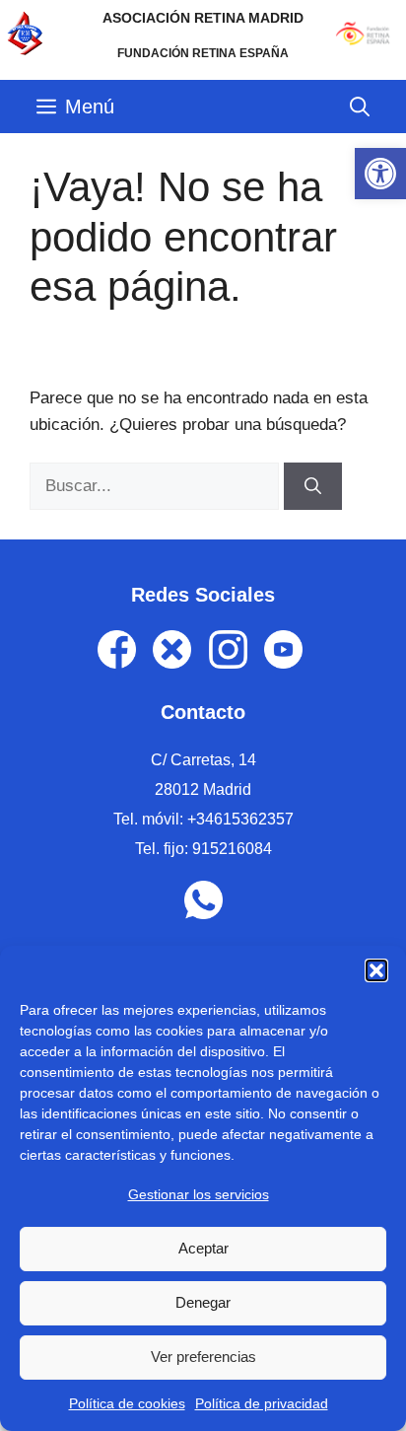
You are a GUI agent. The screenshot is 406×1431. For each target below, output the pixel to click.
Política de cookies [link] (127, 1403)
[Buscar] (313, 486)
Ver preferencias (203, 1356)
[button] (376, 970)
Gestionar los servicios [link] (198, 1194)
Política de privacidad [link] (261, 1403)
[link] (380, 173)
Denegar (203, 1302)
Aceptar (203, 1248)
